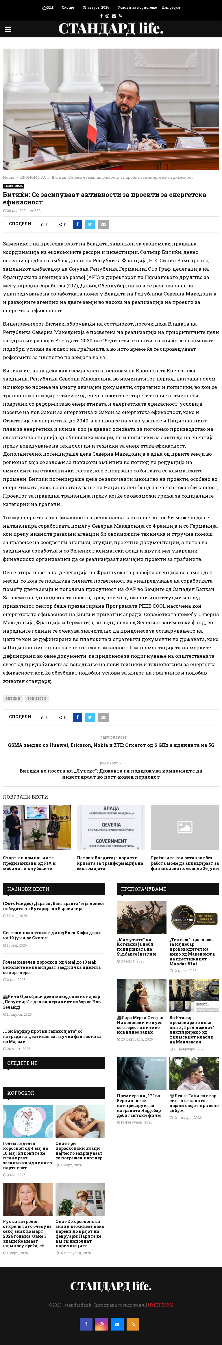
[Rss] (133, 1324)
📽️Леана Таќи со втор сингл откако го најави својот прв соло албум (194, 1103)
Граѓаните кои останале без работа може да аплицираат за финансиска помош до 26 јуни (185, 863)
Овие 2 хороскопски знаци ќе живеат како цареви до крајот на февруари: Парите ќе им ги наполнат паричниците (80, 1233)
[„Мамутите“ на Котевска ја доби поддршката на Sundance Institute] (141, 917)
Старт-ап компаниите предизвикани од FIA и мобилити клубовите (29, 863)
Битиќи (13, 699)
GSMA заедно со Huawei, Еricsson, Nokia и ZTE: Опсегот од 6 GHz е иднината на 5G (111, 745)
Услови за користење (137, 7)
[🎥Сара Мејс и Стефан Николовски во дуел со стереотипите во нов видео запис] (141, 995)
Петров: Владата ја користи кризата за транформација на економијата (110, 863)
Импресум (171, 7)
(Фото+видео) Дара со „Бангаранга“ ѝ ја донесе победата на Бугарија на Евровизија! (53, 906)
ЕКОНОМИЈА (13, 186)
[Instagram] (101, 1324)
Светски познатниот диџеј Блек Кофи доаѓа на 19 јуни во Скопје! (52, 935)
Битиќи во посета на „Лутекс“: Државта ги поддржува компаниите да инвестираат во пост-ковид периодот (111, 774)
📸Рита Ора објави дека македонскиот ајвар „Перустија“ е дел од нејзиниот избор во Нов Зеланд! (52, 1002)
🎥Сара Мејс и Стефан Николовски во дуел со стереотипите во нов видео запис (140, 1025)
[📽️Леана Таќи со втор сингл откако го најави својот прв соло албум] (194, 1074)
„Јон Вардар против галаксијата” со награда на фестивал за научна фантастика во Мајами (52, 1036)
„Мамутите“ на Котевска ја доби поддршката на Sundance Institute (136, 947)
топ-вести (36, 699)
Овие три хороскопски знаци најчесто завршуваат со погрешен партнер (79, 1151)
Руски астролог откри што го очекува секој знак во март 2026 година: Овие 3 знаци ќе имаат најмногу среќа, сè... (27, 1233)
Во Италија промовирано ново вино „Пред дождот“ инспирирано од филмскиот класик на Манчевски (191, 1030)
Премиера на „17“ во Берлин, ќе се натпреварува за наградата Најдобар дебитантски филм (139, 1105)
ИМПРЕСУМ (160, 1305)
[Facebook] (86, 1324)
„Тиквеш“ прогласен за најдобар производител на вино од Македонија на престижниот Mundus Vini (192, 952)
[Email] (117, 1324)
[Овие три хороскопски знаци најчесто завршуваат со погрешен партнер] (80, 1121)
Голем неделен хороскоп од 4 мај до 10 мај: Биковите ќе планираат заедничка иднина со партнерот (52, 967)
